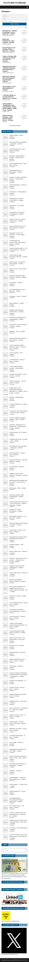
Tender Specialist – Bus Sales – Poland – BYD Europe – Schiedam (17, 722)
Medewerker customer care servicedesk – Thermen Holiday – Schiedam (17, 234)
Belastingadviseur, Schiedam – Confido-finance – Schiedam (16, 199)
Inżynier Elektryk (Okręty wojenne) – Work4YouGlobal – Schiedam (18, 339)
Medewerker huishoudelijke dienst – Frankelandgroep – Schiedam (18, 318)
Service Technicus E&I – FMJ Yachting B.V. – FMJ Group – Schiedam (18, 709)
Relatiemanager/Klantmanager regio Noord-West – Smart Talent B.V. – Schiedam (18, 482)
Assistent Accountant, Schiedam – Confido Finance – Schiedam (17, 220)
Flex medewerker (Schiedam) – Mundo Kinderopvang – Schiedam (17, 610)
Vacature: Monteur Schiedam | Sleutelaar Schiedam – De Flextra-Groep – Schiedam (17, 346)
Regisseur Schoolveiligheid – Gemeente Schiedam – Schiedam (17, 580)
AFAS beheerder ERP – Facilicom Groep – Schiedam (17, 453)
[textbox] (14, 21)
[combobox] (14, 21)
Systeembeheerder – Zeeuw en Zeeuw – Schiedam (17, 360)
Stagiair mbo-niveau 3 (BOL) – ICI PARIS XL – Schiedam (17, 715)
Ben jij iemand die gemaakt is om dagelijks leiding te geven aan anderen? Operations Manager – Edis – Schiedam (18, 589)
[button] (27, 7)
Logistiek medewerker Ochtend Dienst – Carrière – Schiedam (17, 660)
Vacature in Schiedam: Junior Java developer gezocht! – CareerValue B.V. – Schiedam (17, 814)
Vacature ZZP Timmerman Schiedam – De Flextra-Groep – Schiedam (18, 411)
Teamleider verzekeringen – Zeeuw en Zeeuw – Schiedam (17, 375)
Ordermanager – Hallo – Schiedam (17, 488)
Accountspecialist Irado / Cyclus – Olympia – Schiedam (17, 150)
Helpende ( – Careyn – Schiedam (17, 331)
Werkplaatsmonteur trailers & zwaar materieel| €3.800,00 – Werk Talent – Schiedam (18, 821)
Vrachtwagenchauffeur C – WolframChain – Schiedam (16, 171)
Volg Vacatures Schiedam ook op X (9, 954)
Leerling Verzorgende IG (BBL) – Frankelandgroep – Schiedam (17, 495)
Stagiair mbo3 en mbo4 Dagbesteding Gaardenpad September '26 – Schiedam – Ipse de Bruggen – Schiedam (18, 390)
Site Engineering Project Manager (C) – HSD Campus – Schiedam (18, 447)
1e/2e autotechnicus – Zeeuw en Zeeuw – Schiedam (17, 617)
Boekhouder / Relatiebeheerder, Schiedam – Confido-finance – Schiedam (17, 157)
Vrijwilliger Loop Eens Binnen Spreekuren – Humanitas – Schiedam (18, 474)
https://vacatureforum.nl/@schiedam (10, 921)
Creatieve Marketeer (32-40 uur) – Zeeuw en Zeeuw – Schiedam (17, 227)
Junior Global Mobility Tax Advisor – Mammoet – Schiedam (17, 290)
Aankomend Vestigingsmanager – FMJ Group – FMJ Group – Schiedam (18, 276)
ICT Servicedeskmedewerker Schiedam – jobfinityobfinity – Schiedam (16, 368)
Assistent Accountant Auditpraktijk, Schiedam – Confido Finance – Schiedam (18, 178)
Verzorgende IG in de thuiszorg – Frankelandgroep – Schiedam (17, 213)
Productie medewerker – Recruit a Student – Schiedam (17, 382)
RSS (26, 27)
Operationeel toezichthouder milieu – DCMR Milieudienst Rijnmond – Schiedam (18, 538)
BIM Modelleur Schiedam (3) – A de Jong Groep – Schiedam (17, 517)
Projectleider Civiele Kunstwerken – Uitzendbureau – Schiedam (17, 764)
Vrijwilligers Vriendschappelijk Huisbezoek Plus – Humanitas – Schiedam (17, 311)
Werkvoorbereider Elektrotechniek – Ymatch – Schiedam (18, 695)
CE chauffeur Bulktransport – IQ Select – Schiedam (17, 736)
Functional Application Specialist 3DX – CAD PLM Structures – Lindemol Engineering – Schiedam (18, 503)
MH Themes (25, 960)
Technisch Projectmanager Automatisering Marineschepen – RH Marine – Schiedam (18, 625)
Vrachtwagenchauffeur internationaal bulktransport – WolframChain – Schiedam (16, 799)
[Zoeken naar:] (14, 850)
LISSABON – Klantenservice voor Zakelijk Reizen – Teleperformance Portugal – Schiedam (17, 426)
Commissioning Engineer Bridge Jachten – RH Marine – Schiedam (17, 631)
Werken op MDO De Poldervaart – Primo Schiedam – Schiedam (17, 262)
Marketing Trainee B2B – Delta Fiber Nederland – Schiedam (18, 460)
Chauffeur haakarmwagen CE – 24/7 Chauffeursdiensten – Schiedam (18, 249)
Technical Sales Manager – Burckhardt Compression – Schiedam (18, 256)
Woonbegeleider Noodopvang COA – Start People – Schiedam (18, 750)
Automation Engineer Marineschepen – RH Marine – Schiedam (18, 524)
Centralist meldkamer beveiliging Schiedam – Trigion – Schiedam (17, 418)
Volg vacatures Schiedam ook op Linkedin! (11, 904)
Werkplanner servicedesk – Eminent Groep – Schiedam (18, 729)
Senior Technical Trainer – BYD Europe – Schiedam (16, 806)
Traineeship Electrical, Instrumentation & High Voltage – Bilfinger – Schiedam (17, 242)
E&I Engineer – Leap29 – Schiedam (17, 296)
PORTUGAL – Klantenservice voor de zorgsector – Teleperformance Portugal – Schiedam (18, 559)
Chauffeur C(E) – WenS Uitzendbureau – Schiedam (15, 510)
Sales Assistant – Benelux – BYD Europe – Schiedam (17, 531)
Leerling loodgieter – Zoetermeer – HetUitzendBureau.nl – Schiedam (17, 778)
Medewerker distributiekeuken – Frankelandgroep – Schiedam (17, 566)
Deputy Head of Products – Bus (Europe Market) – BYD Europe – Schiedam (17, 639)
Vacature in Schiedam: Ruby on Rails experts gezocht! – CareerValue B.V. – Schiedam (18, 836)
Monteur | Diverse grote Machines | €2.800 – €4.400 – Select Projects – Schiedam (18, 757)
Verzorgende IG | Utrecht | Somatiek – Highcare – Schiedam (18, 325)
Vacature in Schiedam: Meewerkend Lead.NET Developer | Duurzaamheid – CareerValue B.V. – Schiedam (18, 674)
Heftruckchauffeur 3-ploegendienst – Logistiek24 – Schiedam (18, 143)
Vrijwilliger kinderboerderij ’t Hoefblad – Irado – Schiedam (18, 440)
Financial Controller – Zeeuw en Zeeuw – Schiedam (17, 688)
